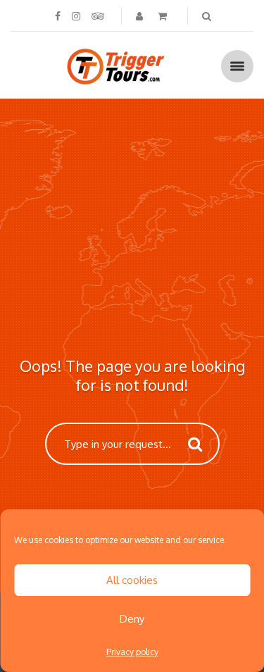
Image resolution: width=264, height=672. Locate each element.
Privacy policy (132, 652)
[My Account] (140, 16)
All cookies (132, 580)
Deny (132, 619)
